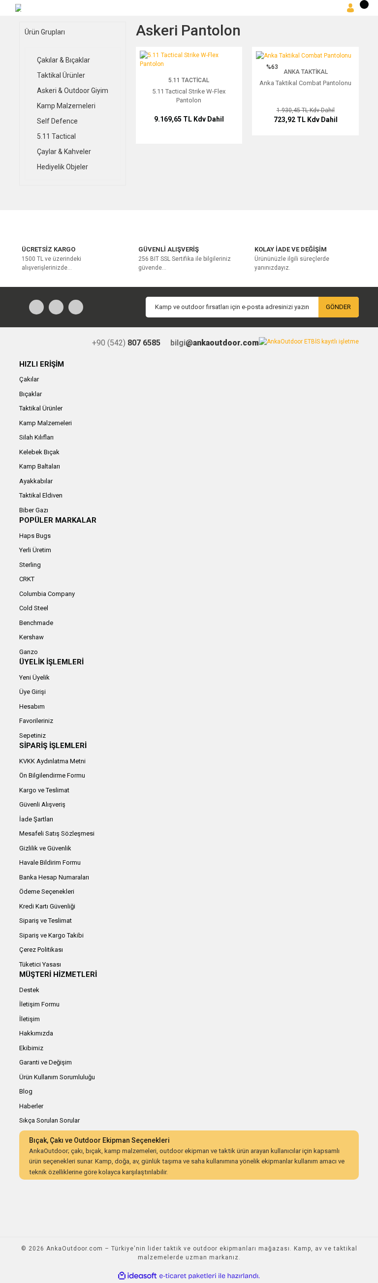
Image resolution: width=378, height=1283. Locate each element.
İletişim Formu (39, 1004)
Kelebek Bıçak (39, 452)
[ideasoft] (137, 1276)
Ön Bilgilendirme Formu (52, 775)
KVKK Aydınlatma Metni (52, 761)
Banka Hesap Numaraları (54, 877)
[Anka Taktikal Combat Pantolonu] (303, 55)
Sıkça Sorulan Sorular (49, 1120)
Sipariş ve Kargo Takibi (51, 935)
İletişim (29, 1019)
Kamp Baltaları (39, 466)
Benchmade (36, 622)
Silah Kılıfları (36, 437)
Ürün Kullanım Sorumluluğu (57, 1077)
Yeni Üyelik (34, 677)
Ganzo (28, 652)
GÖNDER (338, 307)
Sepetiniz (32, 735)
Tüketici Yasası (40, 964)
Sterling (30, 564)
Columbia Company (47, 593)
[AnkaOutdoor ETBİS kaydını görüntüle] (309, 341)
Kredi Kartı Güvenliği (47, 906)
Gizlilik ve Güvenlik (45, 848)
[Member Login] (350, 8)
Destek (29, 990)
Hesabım (32, 706)
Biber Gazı (33, 510)
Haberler (31, 1106)
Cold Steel (33, 608)
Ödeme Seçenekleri (46, 891)
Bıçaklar (30, 394)
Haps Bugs (35, 535)
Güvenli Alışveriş (42, 804)
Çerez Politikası (41, 949)
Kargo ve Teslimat (44, 790)
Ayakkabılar (36, 481)
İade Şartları (36, 819)
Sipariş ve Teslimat (45, 920)
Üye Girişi (32, 691)
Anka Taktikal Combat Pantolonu (305, 83)
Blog (25, 1091)
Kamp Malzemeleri (45, 423)
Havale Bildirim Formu (50, 862)
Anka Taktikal (306, 71)
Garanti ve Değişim (45, 1062)
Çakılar (29, 379)
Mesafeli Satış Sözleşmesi (56, 833)
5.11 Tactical (188, 80)
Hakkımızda (36, 1033)
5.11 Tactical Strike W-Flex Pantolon (188, 96)
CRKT (26, 579)
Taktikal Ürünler (41, 408)
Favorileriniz (36, 720)
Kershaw (31, 637)
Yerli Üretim (35, 550)
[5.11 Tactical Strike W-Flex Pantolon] (189, 59)
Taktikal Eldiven (41, 495)
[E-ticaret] (188, 1275)
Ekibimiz (31, 1048)
